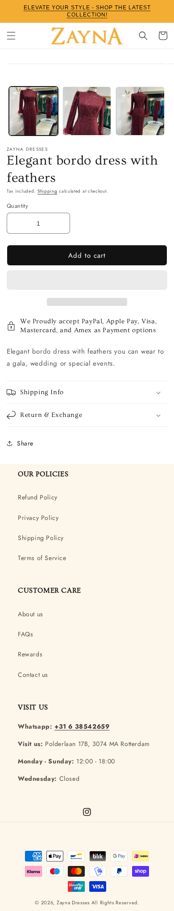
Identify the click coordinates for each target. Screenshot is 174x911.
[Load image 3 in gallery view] (140, 111)
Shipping (47, 191)
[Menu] (11, 35)
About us (30, 614)
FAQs (25, 634)
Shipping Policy (41, 537)
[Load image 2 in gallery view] (87, 111)
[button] (87, 280)
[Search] (143, 35)
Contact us (33, 674)
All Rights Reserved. (115, 902)
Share (25, 443)
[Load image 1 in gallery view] (33, 111)
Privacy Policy (38, 517)
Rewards (30, 654)
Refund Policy (38, 497)
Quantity (17, 206)
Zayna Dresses (73, 902)
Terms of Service (42, 557)
